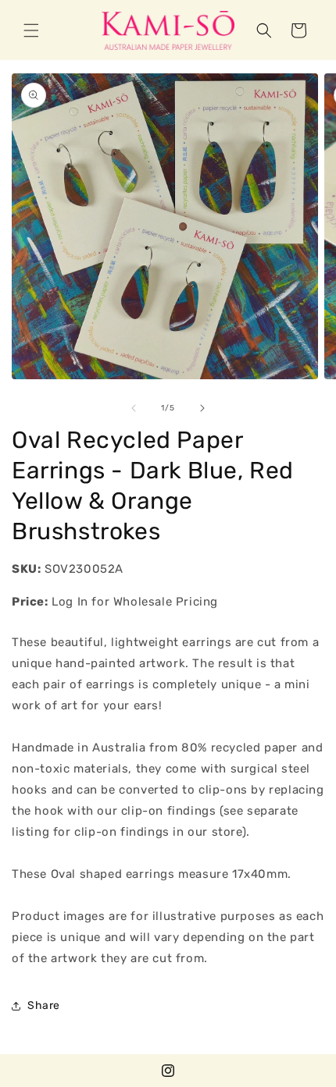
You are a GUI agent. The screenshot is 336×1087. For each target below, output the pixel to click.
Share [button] (43, 1005)
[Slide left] (133, 408)
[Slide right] (202, 408)
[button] (31, 30)
